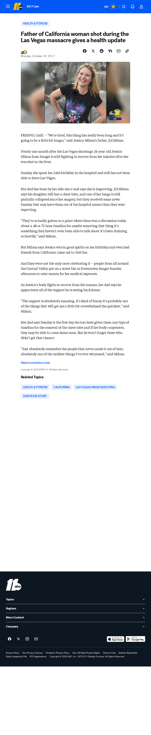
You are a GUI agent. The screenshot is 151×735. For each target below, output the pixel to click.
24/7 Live (33, 6)
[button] (8, 6)
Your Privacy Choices (32, 653)
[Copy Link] (127, 51)
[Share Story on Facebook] (85, 51)
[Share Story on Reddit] (102, 51)
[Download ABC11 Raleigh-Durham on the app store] (115, 639)
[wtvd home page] (13, 585)
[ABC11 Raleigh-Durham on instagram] (27, 639)
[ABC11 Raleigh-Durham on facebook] (9, 639)
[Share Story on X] (93, 51)
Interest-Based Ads (128, 653)
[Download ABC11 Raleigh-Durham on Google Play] (135, 639)
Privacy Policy (12, 653)
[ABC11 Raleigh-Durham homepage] (18, 7)
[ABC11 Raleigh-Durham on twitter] (18, 639)
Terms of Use (109, 653)
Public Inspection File (16, 656)
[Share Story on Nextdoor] (110, 51)
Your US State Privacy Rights (86, 653)
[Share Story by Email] (118, 51)
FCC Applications (38, 656)
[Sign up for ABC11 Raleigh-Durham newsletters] (36, 639)
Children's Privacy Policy (57, 653)
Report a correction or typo (35, 362)
